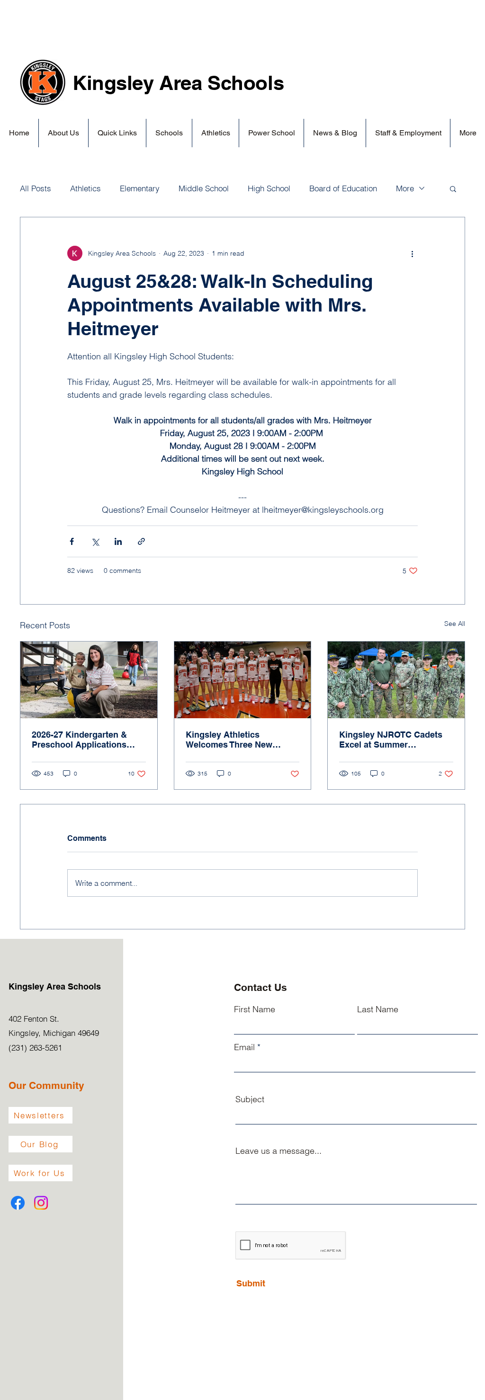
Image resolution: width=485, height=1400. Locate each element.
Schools (245, 83)
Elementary (140, 188)
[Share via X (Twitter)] (94, 541)
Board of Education (343, 188)
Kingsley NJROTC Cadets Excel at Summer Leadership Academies (390, 739)
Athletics (85, 188)
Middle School (204, 188)
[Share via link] (141, 541)
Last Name (377, 1009)
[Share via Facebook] (71, 541)
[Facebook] (18, 1203)
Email (244, 1047)
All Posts (35, 188)
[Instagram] (41, 1203)
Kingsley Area (139, 83)
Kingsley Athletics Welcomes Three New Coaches (229, 739)
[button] (63, 133)
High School (269, 188)
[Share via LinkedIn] (118, 541)
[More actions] (412, 253)
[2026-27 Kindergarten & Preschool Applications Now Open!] (88, 680)
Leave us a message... (278, 1151)
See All (454, 623)
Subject (249, 1099)
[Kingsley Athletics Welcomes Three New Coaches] (242, 680)
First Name (254, 1009)
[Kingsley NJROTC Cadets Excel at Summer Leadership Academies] (396, 680)
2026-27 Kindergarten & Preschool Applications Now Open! (79, 739)
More (405, 188)
